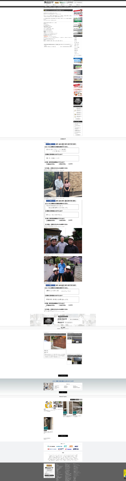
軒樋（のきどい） (53, 460)
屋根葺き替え (76, 48)
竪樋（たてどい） (58, 460)
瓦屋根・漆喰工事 (66, 6)
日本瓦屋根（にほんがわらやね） (70, 456)
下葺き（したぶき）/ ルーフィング (68, 457)
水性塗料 (51, 455)
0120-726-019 (50, 26)
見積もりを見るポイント (67, 476)
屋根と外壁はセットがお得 (68, 479)
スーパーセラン (75, 476)
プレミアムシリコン (76, 470)
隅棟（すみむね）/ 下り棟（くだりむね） (72, 459)
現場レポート (72, 399)
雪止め (63, 457)
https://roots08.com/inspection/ (52, 36)
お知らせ (77, 399)
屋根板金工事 (76, 50)
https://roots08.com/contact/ (50, 39)
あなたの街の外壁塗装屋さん (47, 438)
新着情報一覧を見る (63, 435)
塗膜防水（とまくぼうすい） (52, 456)
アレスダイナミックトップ (76, 475)
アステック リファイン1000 (77, 465)
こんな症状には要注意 (67, 470)
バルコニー (61, 455)
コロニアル (76, 460)
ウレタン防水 (72, 455)
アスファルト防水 (68, 455)
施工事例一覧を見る (63, 375)
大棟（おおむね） (65, 459)
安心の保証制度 (66, 471)
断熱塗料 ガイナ (75, 466)
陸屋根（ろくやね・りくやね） (59, 456)
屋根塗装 (50, 6)
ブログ (81, 399)
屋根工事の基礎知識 (67, 480)
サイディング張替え (79, 6)
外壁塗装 (46, 6)
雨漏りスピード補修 (67, 465)
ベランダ (64, 455)
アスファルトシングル (68, 460)
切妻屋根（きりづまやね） (59, 459)
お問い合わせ (74, 480)
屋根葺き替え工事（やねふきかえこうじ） (57, 457)
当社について (63, 392)
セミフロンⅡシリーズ (76, 474)
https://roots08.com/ (46, 24)
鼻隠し (49, 460)
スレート (73, 460)
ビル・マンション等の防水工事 (78, 55)
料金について (57, 475)
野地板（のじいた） (75, 457)
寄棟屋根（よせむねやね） (53, 459)
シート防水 (75, 455)
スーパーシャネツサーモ (76, 464)
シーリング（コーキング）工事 (56, 455)
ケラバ (48, 459)
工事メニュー (57, 464)
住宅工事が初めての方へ (67, 464)
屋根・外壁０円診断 (67, 466)
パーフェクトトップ (76, 469)
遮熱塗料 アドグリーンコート (77, 471)
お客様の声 (58, 479)
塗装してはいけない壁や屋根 (68, 475)
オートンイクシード (67, 469)
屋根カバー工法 (72, 6)
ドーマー (78, 459)
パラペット (62, 460)
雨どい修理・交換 (60, 6)
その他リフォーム (77, 53)
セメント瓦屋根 (64, 456)
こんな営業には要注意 (67, 474)
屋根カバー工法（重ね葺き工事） (60, 466)
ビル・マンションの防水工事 (59, 474)
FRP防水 (64, 460)
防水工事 (55, 6)
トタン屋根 (76, 456)
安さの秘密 (58, 476)
